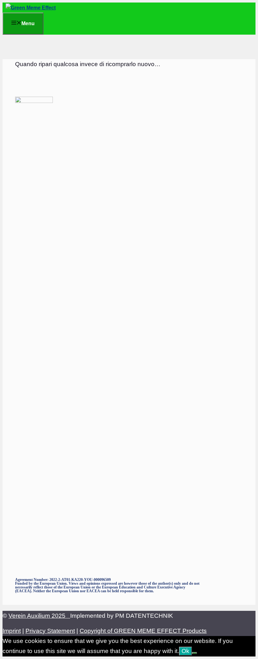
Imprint (12, 631)
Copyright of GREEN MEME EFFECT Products (143, 631)
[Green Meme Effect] (31, 7)
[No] (194, 653)
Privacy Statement (50, 631)
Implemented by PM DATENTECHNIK (121, 615)
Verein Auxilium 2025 (39, 615)
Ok (185, 651)
